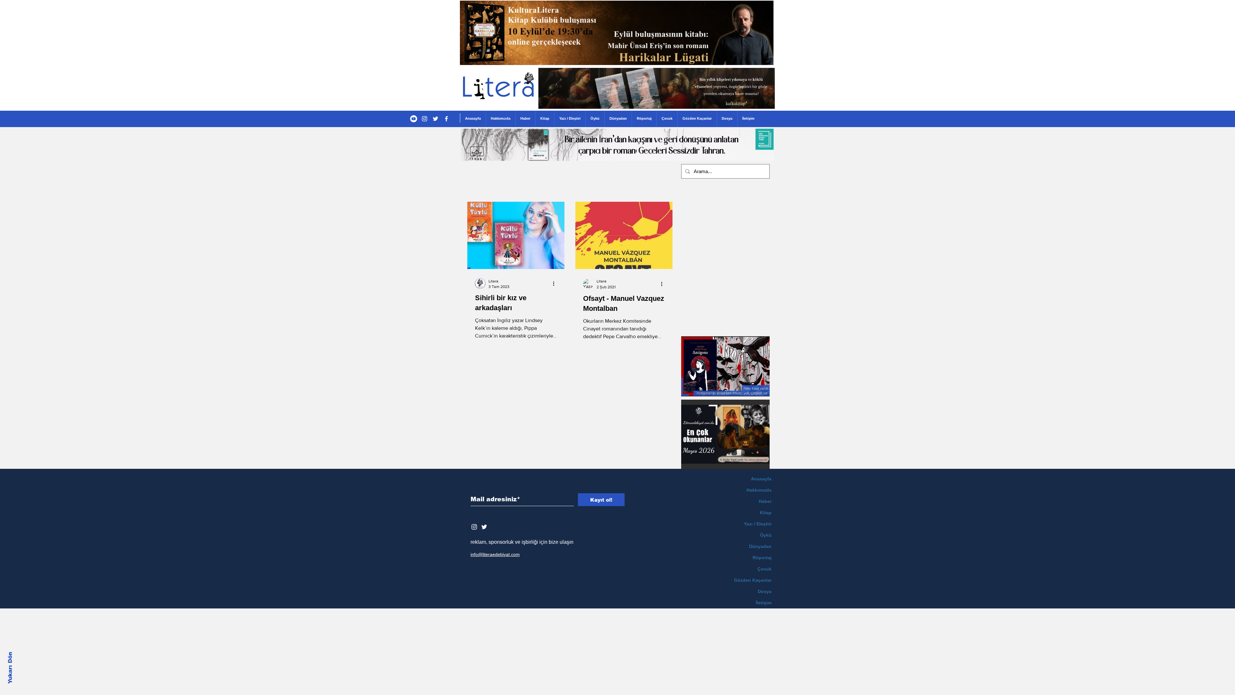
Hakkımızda (759, 490)
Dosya (765, 591)
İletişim (764, 602)
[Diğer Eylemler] (556, 283)
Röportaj (762, 557)
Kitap (766, 512)
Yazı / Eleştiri (758, 523)
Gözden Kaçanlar (753, 580)
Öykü (766, 535)
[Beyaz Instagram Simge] (474, 527)
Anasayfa (761, 478)
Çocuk (764, 568)
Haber (765, 501)
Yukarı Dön (10, 668)
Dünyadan (760, 546)
